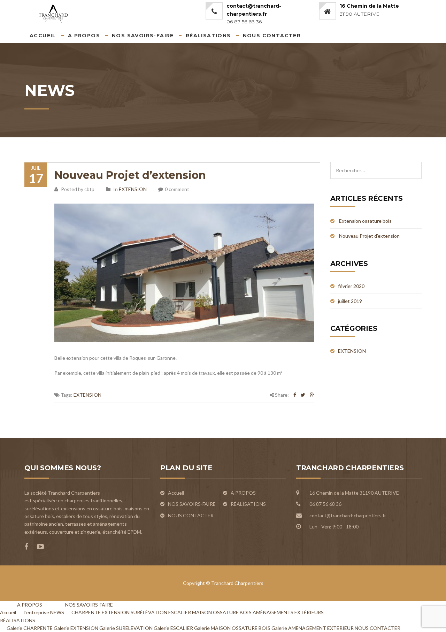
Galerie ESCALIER (173, 628)
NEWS (57, 612)
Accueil (43, 35)
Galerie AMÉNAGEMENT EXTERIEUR (312, 628)
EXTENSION (133, 189)
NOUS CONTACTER (272, 35)
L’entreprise (36, 612)
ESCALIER (179, 612)
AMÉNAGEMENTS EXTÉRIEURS (288, 612)
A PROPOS (84, 35)
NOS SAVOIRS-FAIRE (143, 35)
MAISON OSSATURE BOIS (222, 612)
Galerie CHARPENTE (30, 628)
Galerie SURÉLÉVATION (126, 628)
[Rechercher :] (376, 165)
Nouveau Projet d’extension (130, 175)
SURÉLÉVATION (149, 612)
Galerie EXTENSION (76, 628)
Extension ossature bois (365, 221)
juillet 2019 (350, 301)
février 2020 (351, 286)
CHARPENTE (86, 612)
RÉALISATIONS (208, 35)
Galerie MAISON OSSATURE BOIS (232, 628)
